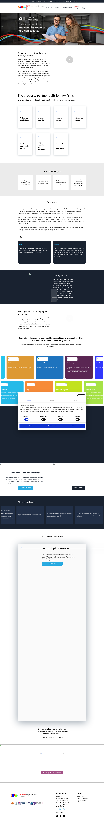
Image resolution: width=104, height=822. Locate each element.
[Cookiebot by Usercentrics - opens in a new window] (78, 395)
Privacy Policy (80, 796)
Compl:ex (50, 1)
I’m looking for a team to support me (61, 182)
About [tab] (75, 400)
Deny (30, 425)
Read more (52, 564)
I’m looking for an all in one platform (43, 182)
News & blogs (38, 1)
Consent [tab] (29, 400)
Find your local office (67, 7)
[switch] (43, 419)
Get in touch (58, 1)
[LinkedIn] (57, 816)
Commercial (57, 7)
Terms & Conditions (82, 798)
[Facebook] (64, 816)
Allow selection (52, 425)
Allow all (74, 425)
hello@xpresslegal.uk (61, 809)
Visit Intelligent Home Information (52, 773)
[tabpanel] (52, 287)
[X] (60, 816)
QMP (45, 1)
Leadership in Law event (56, 548)
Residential (49, 7)
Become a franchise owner (70, 1)
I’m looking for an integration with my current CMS (25, 182)
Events (31, 1)
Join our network (78, 487)
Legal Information (81, 801)
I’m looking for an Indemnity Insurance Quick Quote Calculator (79, 182)
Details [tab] (52, 400)
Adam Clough (45, 552)
